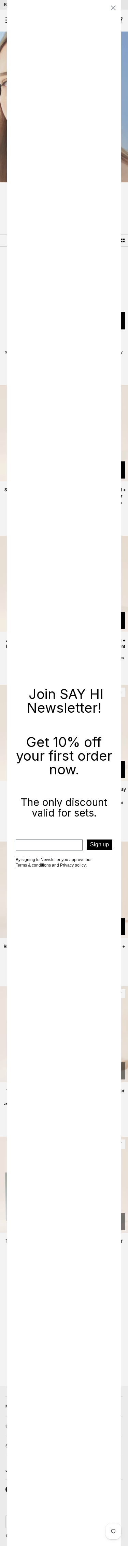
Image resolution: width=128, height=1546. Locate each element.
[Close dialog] (113, 8)
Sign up (99, 844)
